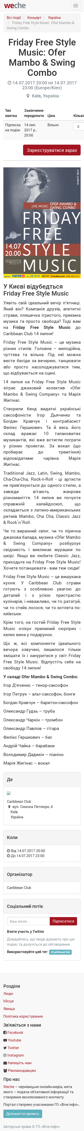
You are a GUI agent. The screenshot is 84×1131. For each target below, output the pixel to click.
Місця (8, 1001)
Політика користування (23, 1016)
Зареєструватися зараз (52, 150)
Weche (8, 1086)
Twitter (13, 1047)
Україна (54, 17)
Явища (9, 1008)
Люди (8, 993)
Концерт (34, 17)
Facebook (15, 1032)
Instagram (15, 1055)
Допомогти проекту (22, 1113)
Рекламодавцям (22, 1070)
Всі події (14, 17)
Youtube (14, 1040)
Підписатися (63, 921)
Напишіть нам (20, 1062)
